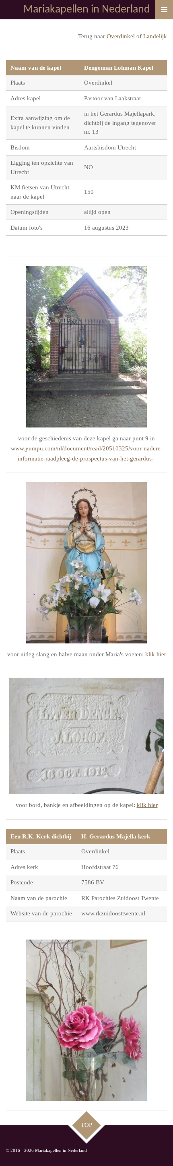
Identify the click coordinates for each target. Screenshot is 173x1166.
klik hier (155, 654)
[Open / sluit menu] (164, 9)
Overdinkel (121, 36)
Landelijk (155, 36)
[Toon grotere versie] (86, 346)
